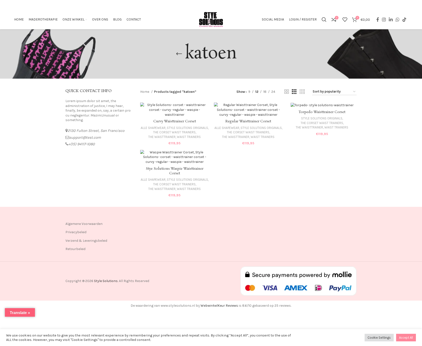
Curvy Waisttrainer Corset (174, 121)
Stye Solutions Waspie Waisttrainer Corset (174, 171)
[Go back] (179, 54)
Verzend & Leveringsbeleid (86, 241)
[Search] (324, 19)
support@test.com (85, 137)
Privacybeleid (75, 232)
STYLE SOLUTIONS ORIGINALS (187, 128)
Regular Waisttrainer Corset (248, 121)
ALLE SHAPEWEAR (153, 128)
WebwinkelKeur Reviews (219, 306)
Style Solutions (106, 281)
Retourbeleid (75, 249)
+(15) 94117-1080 (81, 144)
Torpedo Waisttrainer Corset (322, 112)
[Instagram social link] (383, 19)
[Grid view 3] (294, 92)
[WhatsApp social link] (397, 19)
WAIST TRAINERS (189, 137)
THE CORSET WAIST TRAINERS (174, 132)
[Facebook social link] (377, 19)
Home (145, 92)
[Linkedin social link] (390, 19)
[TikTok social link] (404, 19)
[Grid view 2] (286, 92)
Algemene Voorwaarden (84, 224)
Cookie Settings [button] (379, 337)
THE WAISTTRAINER (162, 137)
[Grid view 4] (302, 92)
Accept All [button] (406, 337)
